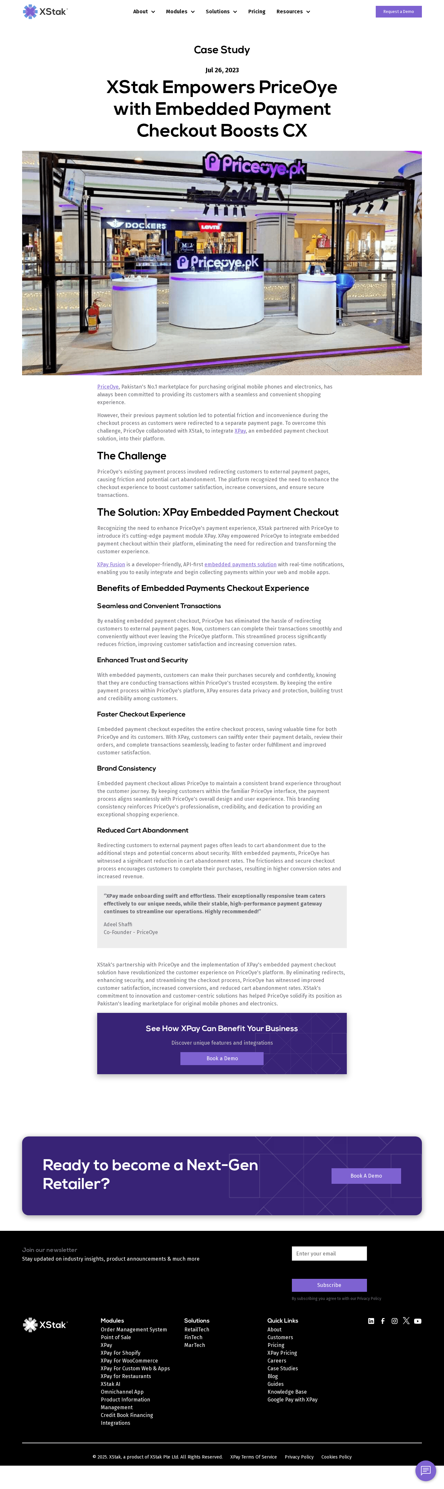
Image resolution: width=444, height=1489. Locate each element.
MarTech (194, 1345)
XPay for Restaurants (126, 1376)
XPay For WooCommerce (129, 1361)
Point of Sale (116, 1337)
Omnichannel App (122, 1392)
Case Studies (283, 1368)
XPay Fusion (111, 564)
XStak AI (110, 1384)
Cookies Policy (336, 1457)
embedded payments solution (240, 564)
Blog (273, 1376)
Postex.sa (279, 1408)
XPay (240, 431)
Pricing (257, 11)
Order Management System (134, 1330)
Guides (276, 1384)
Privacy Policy (299, 1457)
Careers (277, 1361)
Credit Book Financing (127, 1415)
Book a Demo (222, 1058)
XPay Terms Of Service (253, 1457)
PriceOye (108, 387)
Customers (280, 1337)
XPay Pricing (282, 1353)
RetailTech (196, 1330)
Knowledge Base (287, 1392)
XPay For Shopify (120, 1353)
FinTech (193, 1337)
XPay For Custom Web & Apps (135, 1368)
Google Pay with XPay (293, 1400)
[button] (144, 11)
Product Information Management (125, 1404)
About (274, 1330)
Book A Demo (366, 1176)
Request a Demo (399, 11)
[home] (54, 11)
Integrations (115, 1423)
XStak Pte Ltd (164, 1457)
